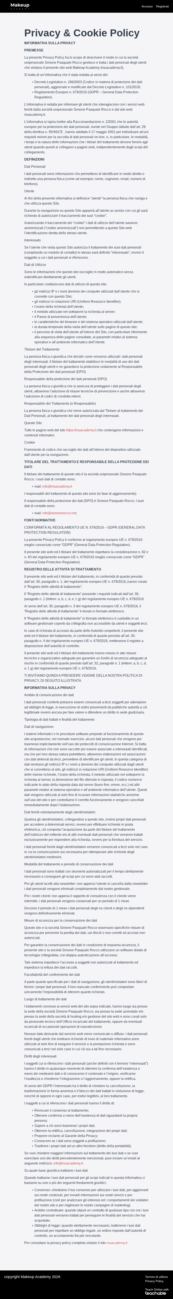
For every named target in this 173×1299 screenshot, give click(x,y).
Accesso (147, 6)
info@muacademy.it (57, 486)
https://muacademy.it (81, 430)
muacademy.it (117, 1243)
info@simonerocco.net (59, 513)
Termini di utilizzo (156, 1276)
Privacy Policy (154, 1281)
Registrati (162, 6)
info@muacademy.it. (68, 1163)
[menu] (153, 6)
